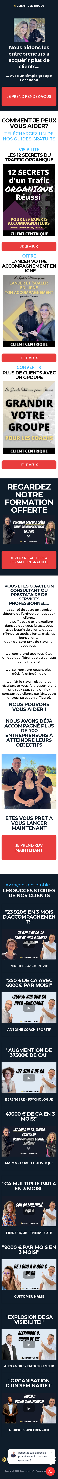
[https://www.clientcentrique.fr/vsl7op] (29, 529)
